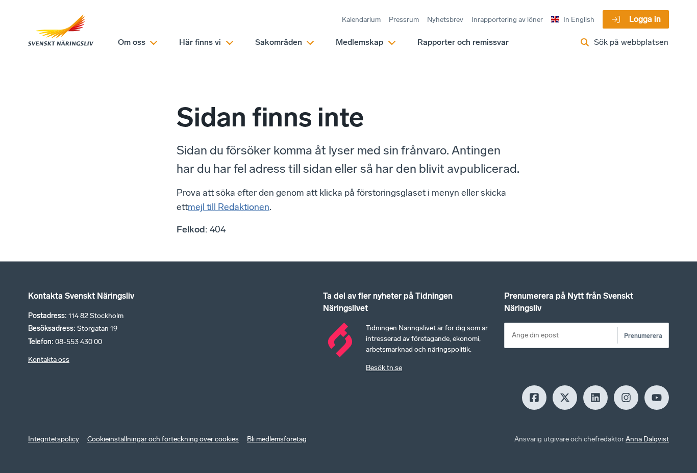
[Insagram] (626, 397)
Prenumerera (643, 335)
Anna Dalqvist (647, 439)
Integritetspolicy (53, 439)
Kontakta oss (48, 359)
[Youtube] (656, 397)
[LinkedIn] (595, 397)
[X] (565, 397)
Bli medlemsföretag (277, 439)
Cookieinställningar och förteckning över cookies (163, 439)
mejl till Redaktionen (228, 207)
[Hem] (60, 30)
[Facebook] (534, 397)
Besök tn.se (384, 367)
